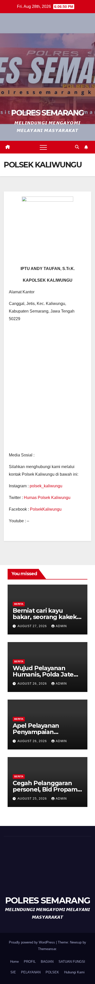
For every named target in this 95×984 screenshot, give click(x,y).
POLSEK (52, 972)
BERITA (18, 604)
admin (61, 626)
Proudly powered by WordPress (32, 942)
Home (14, 961)
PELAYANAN (31, 972)
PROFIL (30, 961)
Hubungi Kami (74, 972)
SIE (13, 972)
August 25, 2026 (32, 798)
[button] (77, 147)
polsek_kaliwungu (46, 486)
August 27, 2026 (32, 626)
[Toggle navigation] (43, 147)
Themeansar (47, 949)
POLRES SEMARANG (47, 113)
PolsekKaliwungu (46, 509)
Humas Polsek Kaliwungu (47, 497)
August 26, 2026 (32, 683)
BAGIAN (47, 961)
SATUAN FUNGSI (72, 961)
